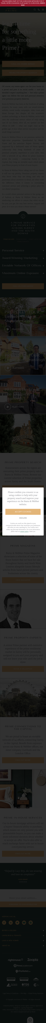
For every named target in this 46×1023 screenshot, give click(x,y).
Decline (23, 518)
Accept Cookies (23, 511)
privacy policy (24, 531)
